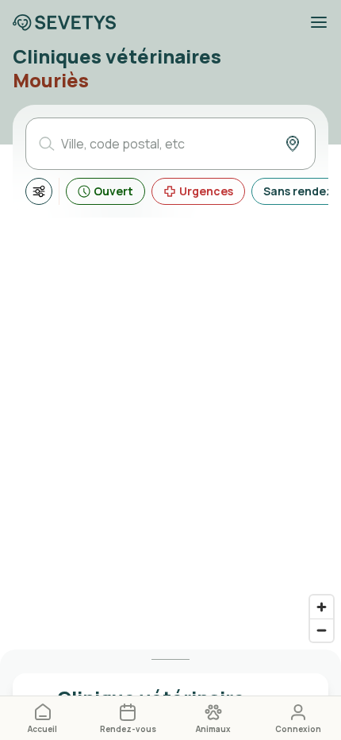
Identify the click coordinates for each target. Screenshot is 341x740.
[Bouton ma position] (292, 144)
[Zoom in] (321, 607)
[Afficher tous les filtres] (38, 191)
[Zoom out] (321, 630)
